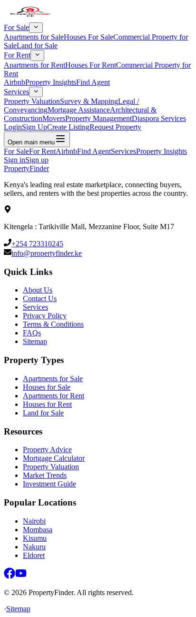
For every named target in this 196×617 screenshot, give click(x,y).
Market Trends (45, 475)
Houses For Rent (90, 65)
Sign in (14, 160)
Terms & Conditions (53, 324)
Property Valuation (32, 101)
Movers (53, 118)
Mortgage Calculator (54, 458)
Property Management (98, 118)
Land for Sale (37, 45)
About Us (37, 290)
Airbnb (14, 82)
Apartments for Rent (34, 65)
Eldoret (34, 555)
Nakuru (34, 547)
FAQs (32, 333)
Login (13, 127)
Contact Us (40, 298)
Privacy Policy (45, 316)
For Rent (17, 55)
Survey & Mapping (89, 101)
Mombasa (37, 530)
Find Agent (93, 82)
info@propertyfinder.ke (46, 253)
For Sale (16, 27)
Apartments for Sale (34, 37)
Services (16, 92)
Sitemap (35, 341)
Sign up (37, 160)
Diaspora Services (159, 118)
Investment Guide (49, 484)
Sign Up (34, 127)
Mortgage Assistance (79, 110)
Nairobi (34, 521)
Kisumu (35, 538)
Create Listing (68, 127)
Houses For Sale (88, 37)
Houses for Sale (46, 387)
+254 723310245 (37, 244)
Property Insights (50, 82)
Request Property (115, 127)
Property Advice (47, 449)
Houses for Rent (47, 404)
